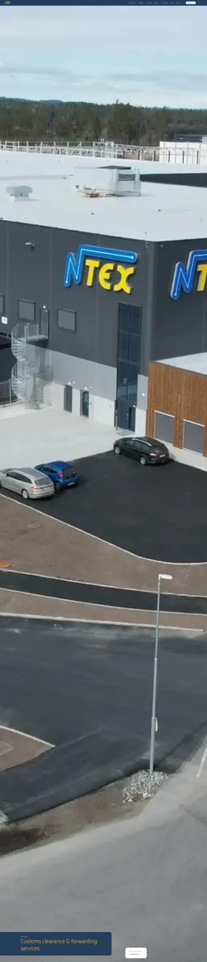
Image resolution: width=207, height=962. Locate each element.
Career (172, 3)
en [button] (199, 3)
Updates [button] (141, 3)
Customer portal (191, 3)
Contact (156, 3)
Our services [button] (131, 3)
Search (178, 3)
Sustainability (164, 3)
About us (149, 3)
